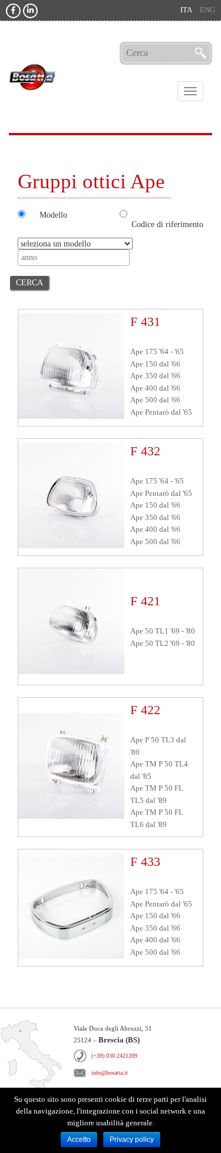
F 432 (145, 451)
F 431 (145, 321)
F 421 (145, 601)
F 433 (145, 861)
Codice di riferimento (167, 224)
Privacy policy (132, 1139)
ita (186, 10)
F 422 (145, 709)
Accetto (79, 1139)
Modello (53, 215)
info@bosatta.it (109, 1072)
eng (207, 10)
